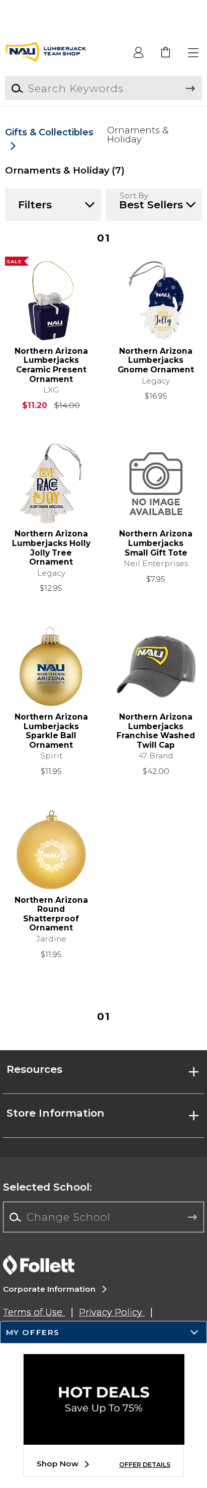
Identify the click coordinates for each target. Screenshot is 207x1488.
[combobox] (103, 1217)
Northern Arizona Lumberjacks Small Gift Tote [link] (155, 543)
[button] (193, 53)
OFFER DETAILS (144, 1464)
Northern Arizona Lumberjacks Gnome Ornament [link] (156, 360)
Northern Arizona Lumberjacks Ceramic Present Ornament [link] (51, 365)
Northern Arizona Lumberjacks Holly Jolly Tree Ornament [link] (51, 548)
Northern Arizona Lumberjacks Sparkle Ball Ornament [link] (51, 731)
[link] (166, 53)
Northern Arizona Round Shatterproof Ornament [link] (51, 914)
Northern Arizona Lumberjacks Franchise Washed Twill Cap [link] (156, 731)
